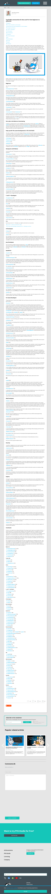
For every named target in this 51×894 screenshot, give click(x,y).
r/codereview (17, 111)
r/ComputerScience (9, 487)
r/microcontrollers (9, 517)
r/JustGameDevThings (10, 316)
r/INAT (7, 342)
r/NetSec (7, 455)
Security (8, 40)
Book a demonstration (24, 3)
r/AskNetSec (8, 465)
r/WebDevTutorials (9, 431)
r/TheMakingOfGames (10, 365)
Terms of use (29, 884)
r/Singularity (8, 143)
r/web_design (8, 426)
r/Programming (9, 139)
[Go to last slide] (3, 745)
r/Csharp (7, 231)
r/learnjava (24, 246)
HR (7, 37)
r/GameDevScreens (9, 333)
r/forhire (37, 123)
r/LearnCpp (8, 211)
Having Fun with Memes (11, 28)
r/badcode (8, 172)
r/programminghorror (10, 176)
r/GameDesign (8, 348)
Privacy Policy (36, 723)
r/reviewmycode (9, 111)
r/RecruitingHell (9, 393)
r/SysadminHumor (9, 283)
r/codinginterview (26, 125)
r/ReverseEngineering (10, 510)
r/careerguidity (9, 107)
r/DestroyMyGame (30, 330)
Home (5, 7)
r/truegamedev (9, 310)
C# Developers (9, 31)
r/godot (21, 312)
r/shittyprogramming (10, 95)
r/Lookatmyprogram (9, 189)
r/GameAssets (8, 373)
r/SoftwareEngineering (10, 498)
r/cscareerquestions (9, 101)
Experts (8, 42)
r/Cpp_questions (9, 217)
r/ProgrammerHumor (10, 158)
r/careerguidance (10, 553)
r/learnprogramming (10, 88)
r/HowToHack (8, 470)
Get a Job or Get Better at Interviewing (13, 24)
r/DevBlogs (8, 356)
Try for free (35, 3)
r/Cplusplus (8, 208)
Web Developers (10, 39)
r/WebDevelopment (9, 438)
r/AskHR (7, 380)
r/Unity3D (15, 312)
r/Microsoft (40, 145)
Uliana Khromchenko (15, 12)
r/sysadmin (8, 252)
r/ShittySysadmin (9, 278)
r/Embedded (8, 503)
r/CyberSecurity (9, 448)
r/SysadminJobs (9, 287)
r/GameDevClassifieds (10, 337)
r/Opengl (7, 370)
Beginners (9, 23)
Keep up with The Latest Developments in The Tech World (17, 26)
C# (17, 117)
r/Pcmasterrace (9, 154)
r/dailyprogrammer (9, 182)
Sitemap (28, 882)
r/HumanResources (9, 388)
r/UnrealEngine (9, 312)
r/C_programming (9, 197)
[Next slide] (48, 745)
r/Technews (8, 141)
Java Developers (10, 32)
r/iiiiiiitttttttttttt (9, 268)
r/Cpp (7, 203)
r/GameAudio (8, 361)
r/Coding (7, 483)
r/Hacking (8, 459)
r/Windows (16, 146)
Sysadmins (9, 34)
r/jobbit (7, 124)
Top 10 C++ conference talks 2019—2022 (14, 224)
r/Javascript (8, 411)
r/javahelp (15, 246)
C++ (15, 117)
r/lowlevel (8, 522)
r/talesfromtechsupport (10, 257)
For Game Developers (11, 35)
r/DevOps (7, 292)
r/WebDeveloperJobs (10, 410)
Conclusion (9, 43)
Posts (8, 7)
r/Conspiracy (8, 168)
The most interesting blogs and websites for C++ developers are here (19, 226)
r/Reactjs (7, 416)
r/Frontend (8, 421)
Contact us (30, 853)
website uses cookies (11, 888)
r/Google (27, 146)
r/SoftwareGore (9, 163)
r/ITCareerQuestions (9, 264)
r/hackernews (26, 134)
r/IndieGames (8, 320)
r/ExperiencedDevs (9, 492)
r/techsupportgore (9, 272)
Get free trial (14, 835)
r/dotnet (7, 234)
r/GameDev (8, 303)
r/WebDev (8, 400)
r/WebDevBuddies (9, 435)
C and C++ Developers (11, 29)
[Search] (5, 874)
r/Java (27, 244)
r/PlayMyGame (8, 325)
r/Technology (8, 138)
